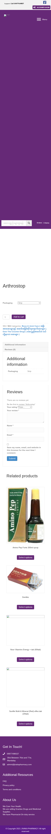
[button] (41, 7)
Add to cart (18, 317)
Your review (13, 410)
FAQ (5, 781)
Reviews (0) (10, 349)
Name (10, 425)
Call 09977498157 (17, 3)
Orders (39, 223)
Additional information (15, 345)
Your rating (12, 407)
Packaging (8, 303)
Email (10, 435)
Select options (25, 557)
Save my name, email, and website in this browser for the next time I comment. (24, 450)
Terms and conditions (12, 789)
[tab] (25, 344)
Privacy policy (8, 785)
